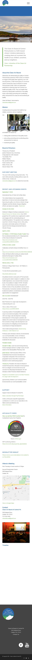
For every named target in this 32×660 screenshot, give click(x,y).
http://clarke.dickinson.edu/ (9, 274)
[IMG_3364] (16, 532)
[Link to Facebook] (24, 658)
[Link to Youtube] (26, 658)
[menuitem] (28, 3)
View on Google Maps (8, 503)
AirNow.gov (18, 438)
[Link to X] (28, 658)
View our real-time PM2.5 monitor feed (12, 416)
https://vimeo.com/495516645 (10, 309)
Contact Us (16, 634)
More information (6, 405)
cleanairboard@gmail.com (9, 102)
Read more (22, 206)
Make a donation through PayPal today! (13, 395)
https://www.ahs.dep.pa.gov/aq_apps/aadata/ (14, 444)
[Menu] (28, 3)
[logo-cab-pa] (13, 3)
